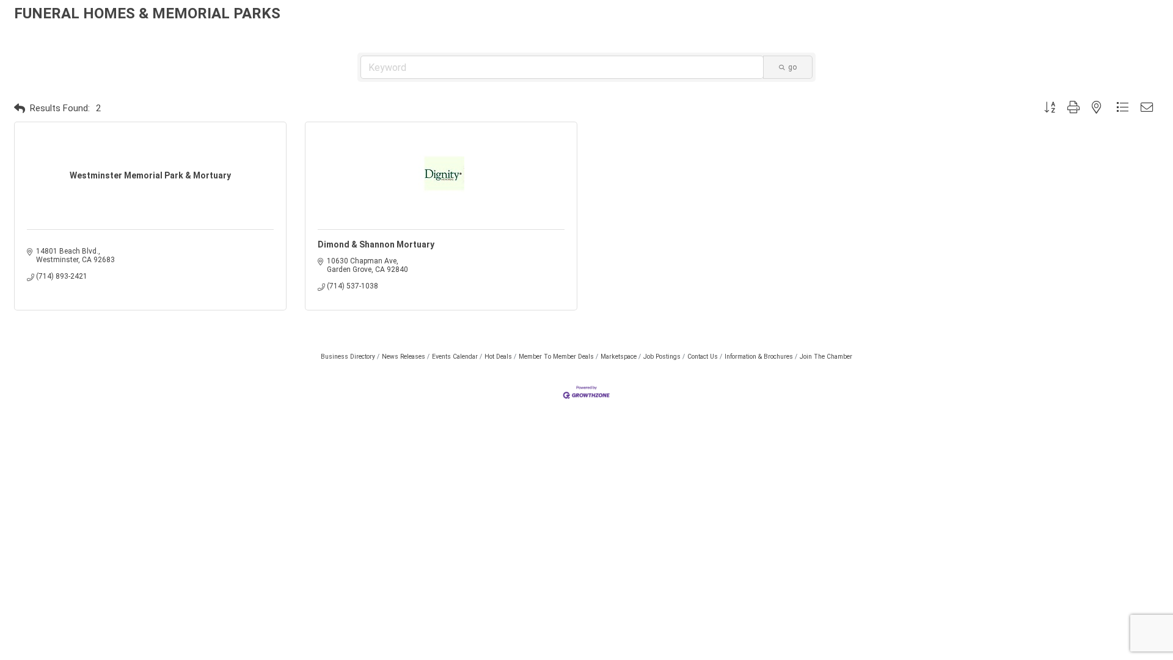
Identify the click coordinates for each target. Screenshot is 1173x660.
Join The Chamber (826, 356)
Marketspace (619, 356)
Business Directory (348, 356)
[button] (19, 108)
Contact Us (702, 356)
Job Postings (662, 356)
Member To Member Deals (556, 356)
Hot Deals (498, 356)
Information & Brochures (759, 356)
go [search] (792, 67)
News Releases (403, 356)
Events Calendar (455, 356)
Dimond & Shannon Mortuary (376, 244)
